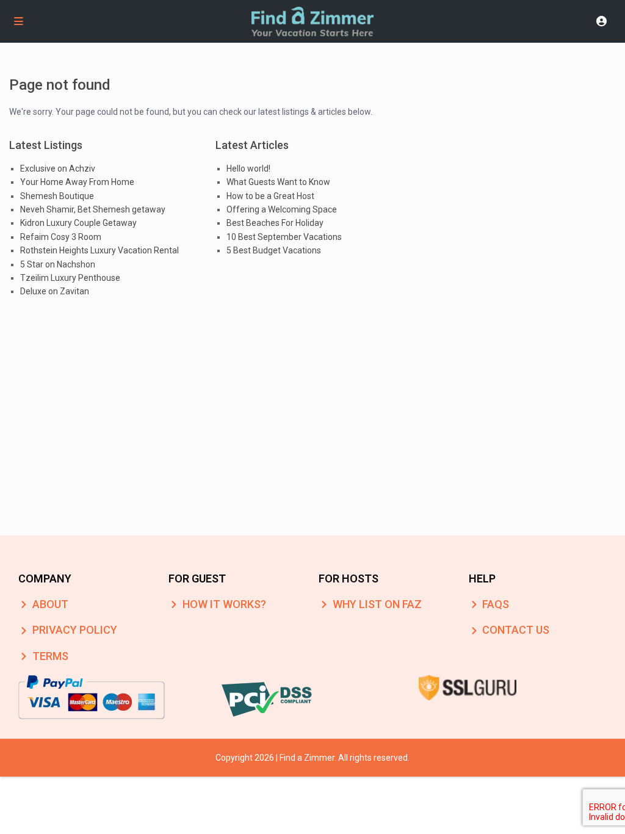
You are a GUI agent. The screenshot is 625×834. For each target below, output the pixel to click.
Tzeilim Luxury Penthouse (70, 278)
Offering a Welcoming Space (281, 209)
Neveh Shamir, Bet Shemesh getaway (92, 209)
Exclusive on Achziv (57, 168)
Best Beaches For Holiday (274, 223)
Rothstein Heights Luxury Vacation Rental (99, 250)
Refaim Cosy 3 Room (60, 237)
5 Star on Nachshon (57, 264)
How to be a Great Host (270, 196)
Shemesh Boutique (57, 196)
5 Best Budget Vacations (273, 250)
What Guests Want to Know (278, 182)
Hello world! (248, 168)
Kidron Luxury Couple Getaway (78, 223)
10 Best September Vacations (284, 237)
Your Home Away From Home (77, 182)
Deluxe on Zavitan (54, 291)
